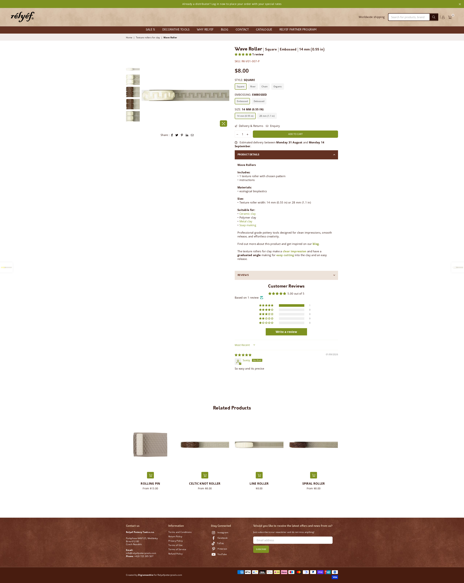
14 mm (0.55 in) (245, 115)
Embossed (242, 101)
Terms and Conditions (180, 532)
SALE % (150, 29)
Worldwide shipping (372, 17)
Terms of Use (175, 545)
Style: (245, 80)
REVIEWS (243, 275)
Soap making (247, 225)
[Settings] (443, 17)
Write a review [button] (286, 332)
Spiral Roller (313, 484)
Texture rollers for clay (148, 37)
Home (129, 37)
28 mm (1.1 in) (267, 115)
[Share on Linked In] (187, 135)
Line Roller (259, 484)
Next (226, 95)
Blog (224, 29)
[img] (243, 355)
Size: (249, 109)
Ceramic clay (247, 213)
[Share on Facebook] (172, 135)
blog (316, 244)
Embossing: (251, 94)
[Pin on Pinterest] (182, 135)
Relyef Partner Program (298, 29)
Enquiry (274, 126)
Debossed (259, 101)
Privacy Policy (175, 540)
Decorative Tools (176, 29)
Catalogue (264, 29)
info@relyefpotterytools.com (141, 553)
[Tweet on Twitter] (176, 135)
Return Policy (175, 536)
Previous (145, 95)
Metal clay (245, 221)
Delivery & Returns (250, 126)
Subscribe (261, 549)
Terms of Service (177, 549)
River (253, 86)
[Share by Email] (192, 135)
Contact (242, 29)
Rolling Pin (150, 484)
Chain (265, 86)
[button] (243, 54)
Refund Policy (175, 553)
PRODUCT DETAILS (248, 155)
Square (241, 86)
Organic (278, 86)
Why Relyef (205, 29)
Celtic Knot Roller (204, 484)
